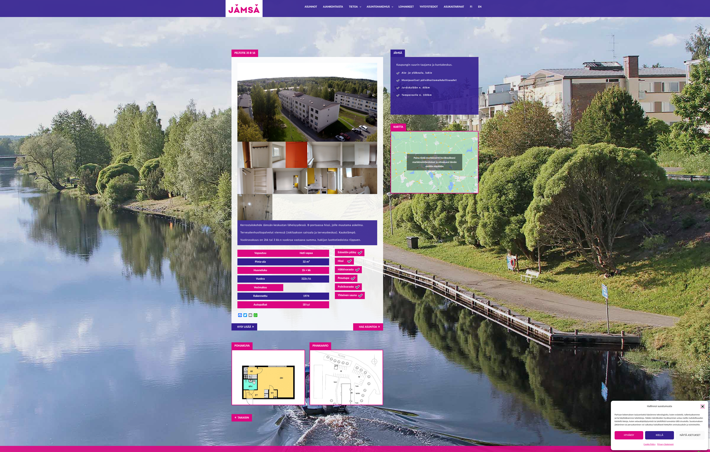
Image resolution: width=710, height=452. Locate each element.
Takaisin (243, 417)
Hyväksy (629, 435)
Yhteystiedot (429, 6)
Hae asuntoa (368, 326)
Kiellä (659, 435)
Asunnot (311, 6)
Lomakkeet (406, 6)
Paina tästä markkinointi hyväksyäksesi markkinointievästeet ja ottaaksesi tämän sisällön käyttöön (434, 162)
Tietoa (353, 6)
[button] (702, 406)
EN (479, 6)
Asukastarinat (454, 6)
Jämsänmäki (244, 8)
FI (471, 6)
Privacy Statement (665, 444)
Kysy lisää (244, 326)
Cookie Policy (649, 444)
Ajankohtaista (333, 6)
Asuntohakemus (378, 6)
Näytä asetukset (690, 435)
